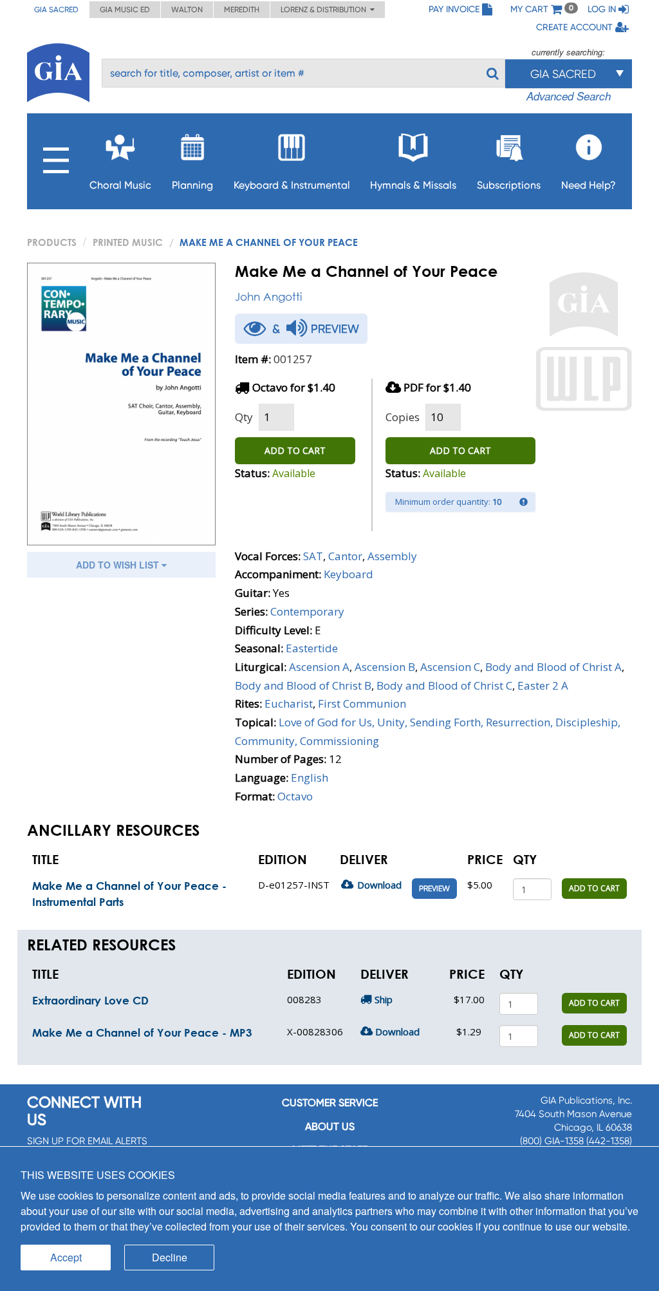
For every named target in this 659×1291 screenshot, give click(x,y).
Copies (402, 417)
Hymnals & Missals (413, 185)
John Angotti (268, 296)
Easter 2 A (542, 685)
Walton (187, 9)
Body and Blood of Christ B (303, 685)
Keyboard (348, 574)
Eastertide (312, 648)
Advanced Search (568, 96)
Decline (169, 1257)
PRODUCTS (52, 242)
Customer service (330, 1103)
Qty (244, 417)
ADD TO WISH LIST (119, 564)
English (309, 777)
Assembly (392, 556)
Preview (434, 888)
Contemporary (307, 611)
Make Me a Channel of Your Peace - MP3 (142, 1032)
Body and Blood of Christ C (444, 685)
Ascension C (450, 666)
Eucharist (289, 703)
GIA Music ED (125, 9)
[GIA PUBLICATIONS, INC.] (58, 70)
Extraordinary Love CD (90, 1000)
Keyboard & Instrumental (292, 185)
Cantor (345, 556)
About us (330, 1126)
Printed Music (128, 242)
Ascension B (385, 666)
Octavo (295, 796)
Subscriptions (509, 185)
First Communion (362, 703)
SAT (313, 556)
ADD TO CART (295, 450)
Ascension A (319, 666)
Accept (66, 1257)
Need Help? (588, 185)
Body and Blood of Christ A (553, 666)
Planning (192, 185)
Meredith (241, 9)
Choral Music (120, 185)
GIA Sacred (56, 9)
